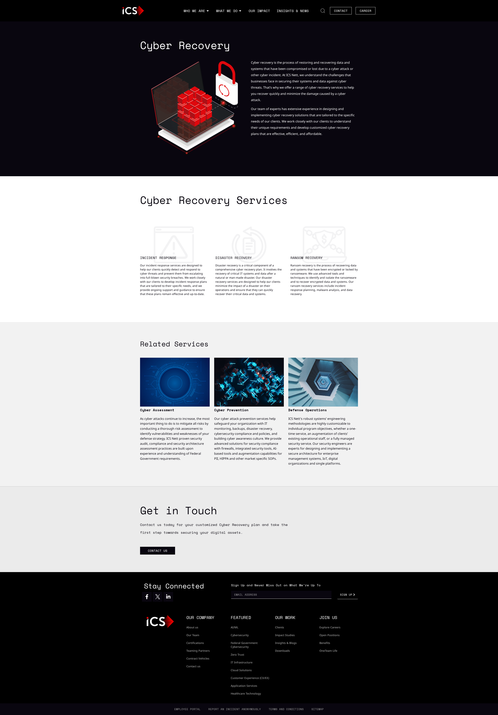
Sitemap (317, 709)
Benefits (324, 643)
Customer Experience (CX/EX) (250, 678)
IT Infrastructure (242, 662)
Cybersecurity (240, 635)
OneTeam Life (328, 650)
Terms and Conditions (286, 709)
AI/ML (234, 627)
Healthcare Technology (246, 693)
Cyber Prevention (231, 409)
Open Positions (329, 635)
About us (192, 627)
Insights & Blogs (286, 643)
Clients (279, 627)
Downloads (282, 650)
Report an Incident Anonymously (234, 709)
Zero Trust (237, 654)
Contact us (193, 666)
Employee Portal (187, 709)
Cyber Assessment (157, 409)
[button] (322, 10)
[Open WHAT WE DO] (240, 10)
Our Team (192, 635)
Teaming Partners (198, 650)
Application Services (244, 686)
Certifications (195, 643)
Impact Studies (285, 635)
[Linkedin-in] (168, 597)
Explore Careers (329, 627)
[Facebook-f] (147, 597)
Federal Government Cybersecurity (244, 645)
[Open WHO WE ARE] (208, 10)
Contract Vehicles (197, 658)
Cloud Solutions (241, 670)
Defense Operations (307, 409)
